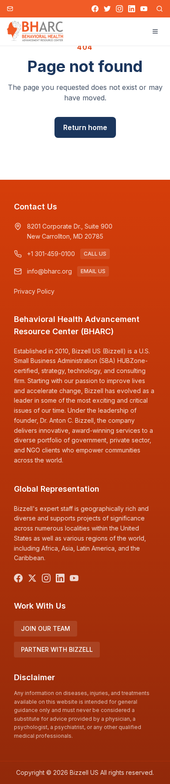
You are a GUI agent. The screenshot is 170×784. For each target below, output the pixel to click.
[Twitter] (107, 8)
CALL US (95, 253)
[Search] (159, 8)
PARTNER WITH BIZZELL (57, 649)
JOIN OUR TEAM (45, 628)
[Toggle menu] (155, 31)
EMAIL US (93, 271)
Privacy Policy (34, 291)
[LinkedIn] (131, 8)
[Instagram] (119, 8)
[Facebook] (95, 8)
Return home (85, 127)
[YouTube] (143, 8)
